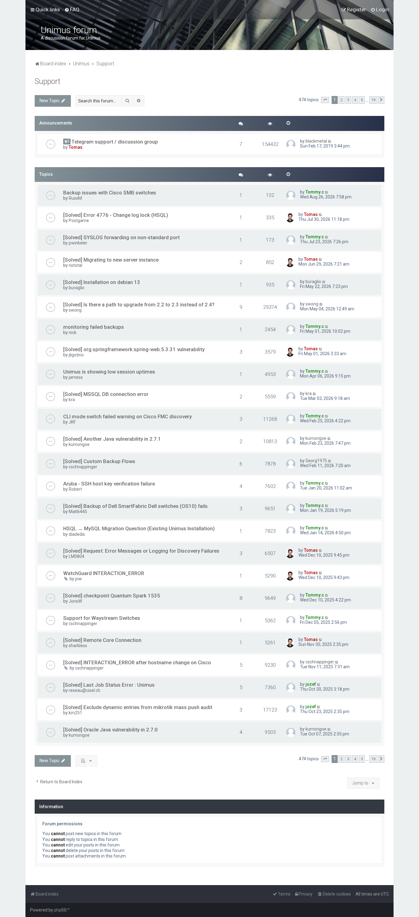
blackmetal (316, 141)
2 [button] (341, 100)
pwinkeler (78, 242)
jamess (76, 377)
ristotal (75, 265)
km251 (75, 712)
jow (78, 578)
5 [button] (362, 100)
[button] (325, 100)
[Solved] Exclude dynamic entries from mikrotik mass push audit (137, 707)
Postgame (79, 220)
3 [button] (348, 100)
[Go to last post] (330, 141)
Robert (75, 489)
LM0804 (76, 556)
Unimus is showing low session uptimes (109, 372)
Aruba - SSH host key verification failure (109, 484)
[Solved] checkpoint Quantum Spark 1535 (111, 596)
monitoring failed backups (93, 327)
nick (72, 332)
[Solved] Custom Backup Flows (99, 461)
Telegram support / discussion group (114, 142)
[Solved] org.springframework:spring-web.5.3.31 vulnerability (134, 349)
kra (72, 399)
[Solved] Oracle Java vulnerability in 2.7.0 (110, 730)
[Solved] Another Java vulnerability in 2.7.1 (112, 439)
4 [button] (355, 100)
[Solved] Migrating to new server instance (111, 260)
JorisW (75, 601)
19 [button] (373, 100)
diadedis (77, 534)
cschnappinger (83, 466)
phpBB (60, 909)
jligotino (76, 354)
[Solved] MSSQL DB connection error (105, 394)
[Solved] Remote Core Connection (102, 640)
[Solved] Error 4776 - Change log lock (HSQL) (115, 215)
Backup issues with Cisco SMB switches (109, 193)
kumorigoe (79, 444)
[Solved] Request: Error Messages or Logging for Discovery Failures (141, 551)
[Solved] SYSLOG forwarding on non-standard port (121, 237)
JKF (72, 422)
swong (75, 310)
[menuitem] (71, 9)
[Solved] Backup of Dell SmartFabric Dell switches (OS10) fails (135, 506)
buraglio (76, 287)
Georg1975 (316, 460)
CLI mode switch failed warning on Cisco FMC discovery (127, 416)
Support (47, 81)
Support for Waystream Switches (101, 618)
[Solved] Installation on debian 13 (101, 282)
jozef (311, 684)
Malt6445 (78, 511)
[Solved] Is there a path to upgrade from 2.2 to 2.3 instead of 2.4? (139, 304)
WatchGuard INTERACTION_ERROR (103, 573)
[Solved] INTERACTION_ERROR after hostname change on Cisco (137, 662)
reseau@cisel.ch (84, 690)
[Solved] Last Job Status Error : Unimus (109, 685)
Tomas (76, 147)
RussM (75, 198)
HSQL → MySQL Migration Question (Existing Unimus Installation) (139, 528)
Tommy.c (315, 192)
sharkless (78, 645)
